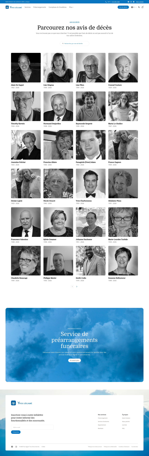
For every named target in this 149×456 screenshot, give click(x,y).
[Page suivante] (76, 286)
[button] (139, 7)
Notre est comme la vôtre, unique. (18, 2)
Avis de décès (123, 7)
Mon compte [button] (139, 2)
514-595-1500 (116, 2)
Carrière (124, 425)
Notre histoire (126, 418)
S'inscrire (16, 432)
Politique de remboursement (95, 446)
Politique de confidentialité (110, 446)
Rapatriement (102, 425)
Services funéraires (103, 421)
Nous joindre (126, 421)
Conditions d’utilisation (124, 446)
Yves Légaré (26, 446)
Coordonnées (134, 446)
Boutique (100, 428)
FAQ (123, 428)
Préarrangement (102, 418)
